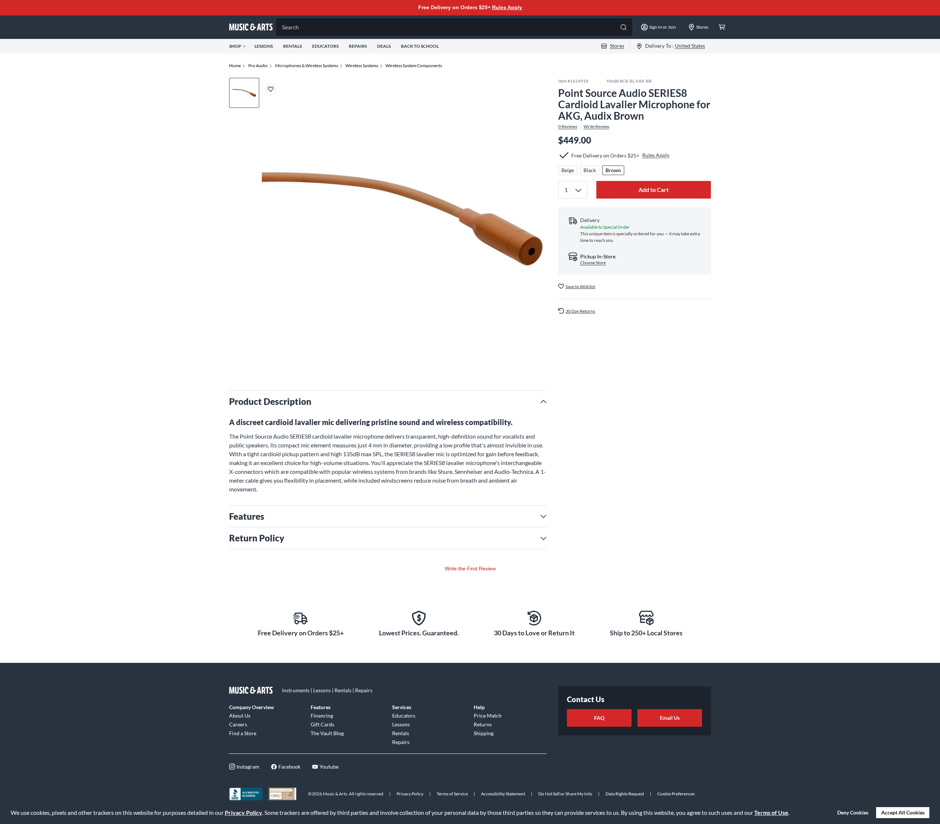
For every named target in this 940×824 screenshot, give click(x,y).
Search (290, 26)
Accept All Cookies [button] (903, 812)
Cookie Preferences (676, 793)
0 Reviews (567, 126)
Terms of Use (771, 812)
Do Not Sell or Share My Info (565, 793)
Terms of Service (452, 793)
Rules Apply (507, 7)
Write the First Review (470, 568)
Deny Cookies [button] (852, 812)
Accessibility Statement (503, 793)
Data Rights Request (624, 793)
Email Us (670, 718)
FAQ (599, 718)
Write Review (596, 126)
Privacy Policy (243, 812)
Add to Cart (654, 189)
